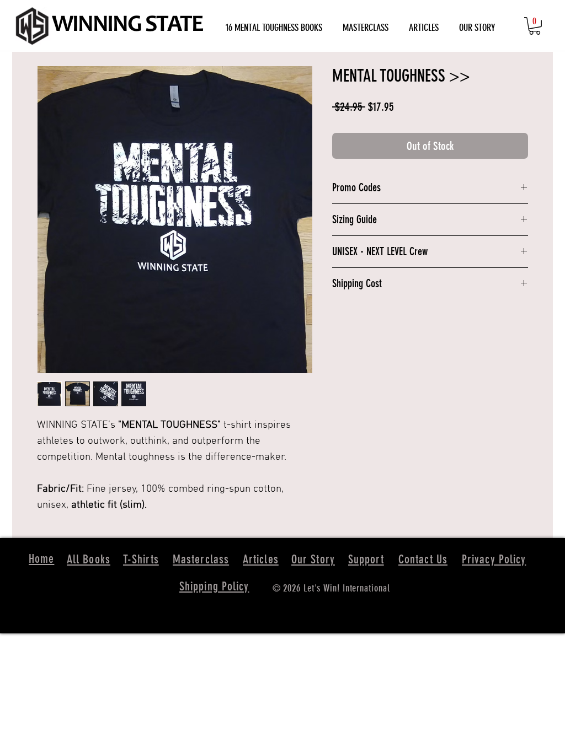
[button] (534, 26)
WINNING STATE (127, 25)
